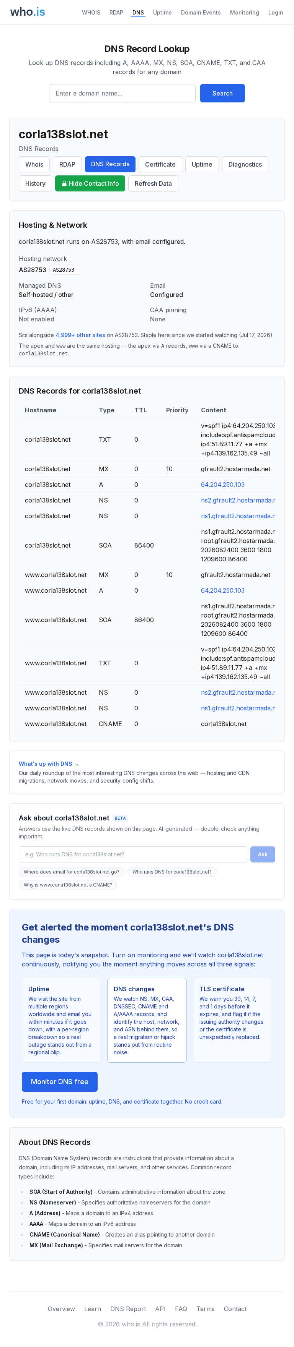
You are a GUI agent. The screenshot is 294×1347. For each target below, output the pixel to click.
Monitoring (244, 12)
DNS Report (128, 1309)
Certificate (160, 164)
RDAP (116, 12)
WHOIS (91, 12)
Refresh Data (153, 183)
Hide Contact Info (94, 183)
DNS (138, 12)
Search (222, 93)
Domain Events (201, 12)
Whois (34, 164)
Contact (235, 1309)
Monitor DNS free (59, 1082)
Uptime (162, 12)
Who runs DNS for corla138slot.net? (172, 872)
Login (275, 12)
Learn (92, 1309)
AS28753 (63, 270)
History (35, 183)
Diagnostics (245, 164)
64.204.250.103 (223, 484)
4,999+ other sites (80, 335)
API (160, 1309)
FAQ (181, 1309)
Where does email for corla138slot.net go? (71, 872)
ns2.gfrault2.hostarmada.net (241, 500)
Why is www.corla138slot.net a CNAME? (68, 885)
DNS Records (110, 164)
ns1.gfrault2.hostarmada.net (241, 516)
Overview (61, 1309)
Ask (263, 854)
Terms (205, 1309)
